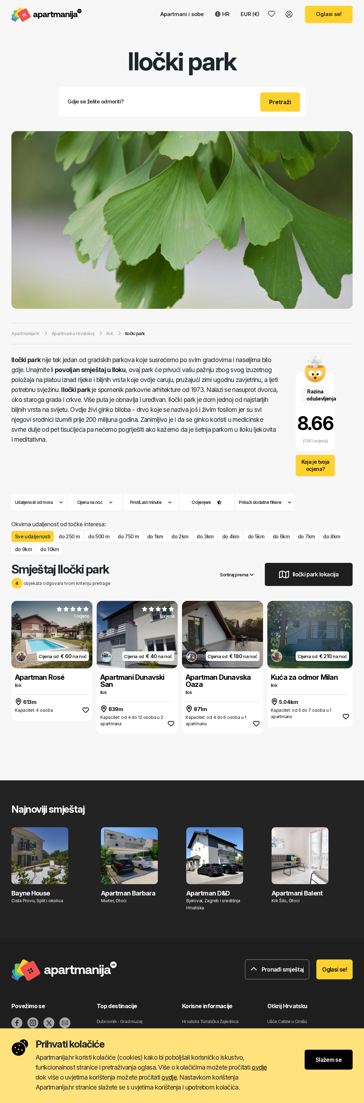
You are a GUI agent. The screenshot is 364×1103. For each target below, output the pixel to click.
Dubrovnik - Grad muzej (120, 1021)
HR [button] (225, 14)
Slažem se (329, 1059)
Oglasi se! (329, 14)
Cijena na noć (90, 502)
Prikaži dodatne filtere (260, 502)
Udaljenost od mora (34, 502)
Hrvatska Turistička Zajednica (210, 1021)
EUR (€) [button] (250, 14)
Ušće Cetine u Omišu (287, 1021)
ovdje (259, 1067)
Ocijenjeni (201, 502)
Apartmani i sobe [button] (182, 14)
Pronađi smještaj (282, 969)
